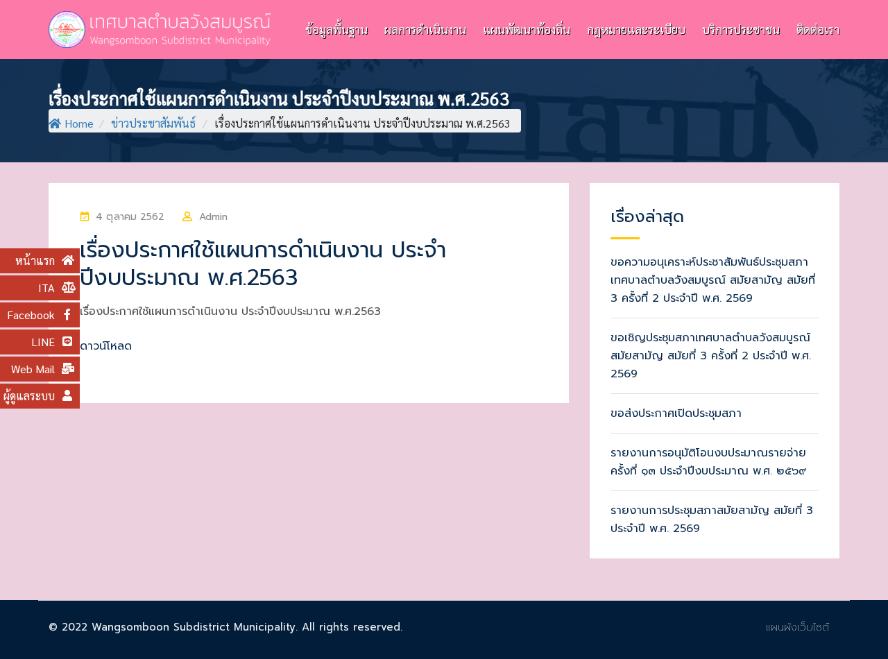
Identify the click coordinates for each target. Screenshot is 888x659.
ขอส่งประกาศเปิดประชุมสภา (676, 413)
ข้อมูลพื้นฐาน (336, 29)
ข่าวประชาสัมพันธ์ (153, 123)
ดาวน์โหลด (106, 346)
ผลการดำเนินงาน (425, 29)
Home (79, 123)
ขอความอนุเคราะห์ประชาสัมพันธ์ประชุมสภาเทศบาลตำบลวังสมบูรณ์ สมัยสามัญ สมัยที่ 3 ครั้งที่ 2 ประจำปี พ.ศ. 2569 (712, 280)
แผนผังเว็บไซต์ (797, 627)
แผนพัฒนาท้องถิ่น (526, 29)
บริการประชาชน (741, 29)
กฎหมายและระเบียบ (636, 29)
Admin (213, 216)
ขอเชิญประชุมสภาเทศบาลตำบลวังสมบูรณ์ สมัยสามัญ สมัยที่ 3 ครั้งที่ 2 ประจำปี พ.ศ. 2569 (710, 356)
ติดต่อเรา (817, 29)
